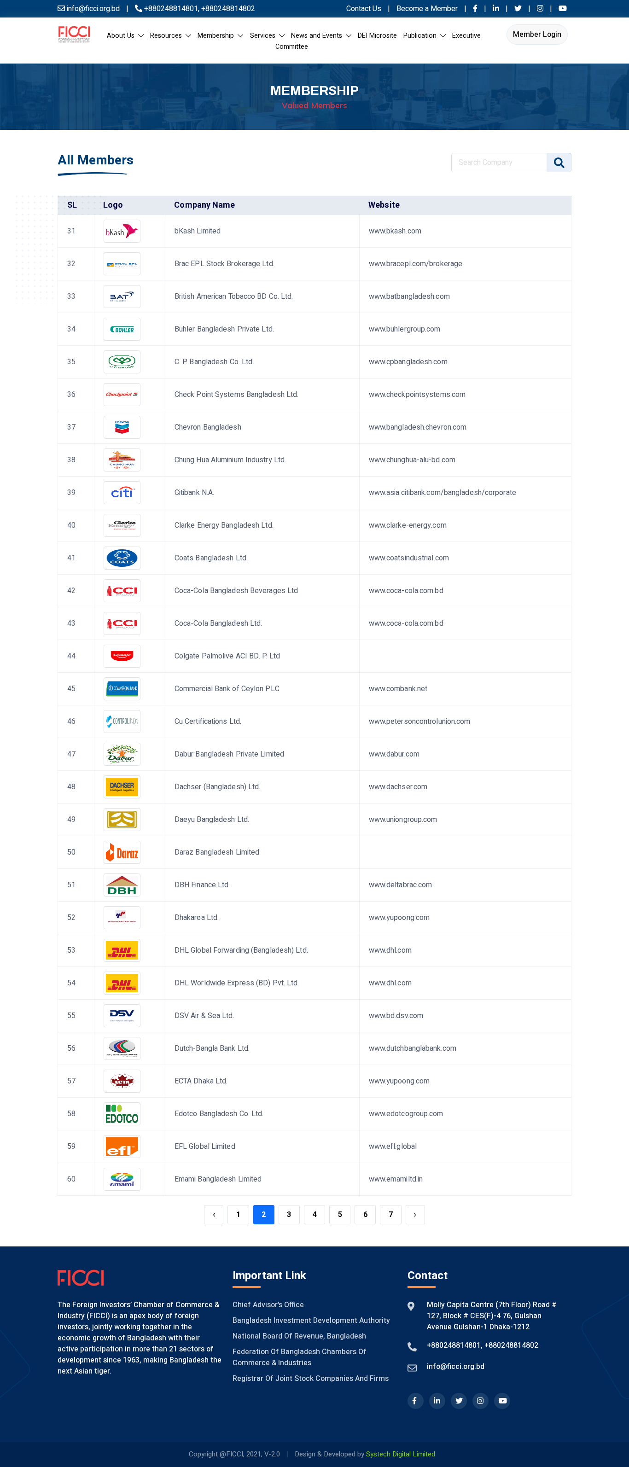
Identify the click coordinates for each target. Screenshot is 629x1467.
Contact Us (363, 8)
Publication (421, 36)
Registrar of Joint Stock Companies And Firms (311, 1378)
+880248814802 (227, 8)
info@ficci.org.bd (455, 1366)
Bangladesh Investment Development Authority (311, 1320)
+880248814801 (171, 8)
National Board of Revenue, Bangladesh (299, 1336)
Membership (218, 36)
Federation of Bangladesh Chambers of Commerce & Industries (300, 1357)
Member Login (537, 34)
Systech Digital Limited (400, 1454)
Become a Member (428, 8)
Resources (168, 36)
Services (264, 36)
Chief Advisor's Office (268, 1304)
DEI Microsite (377, 36)
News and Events (318, 36)
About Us (122, 36)
